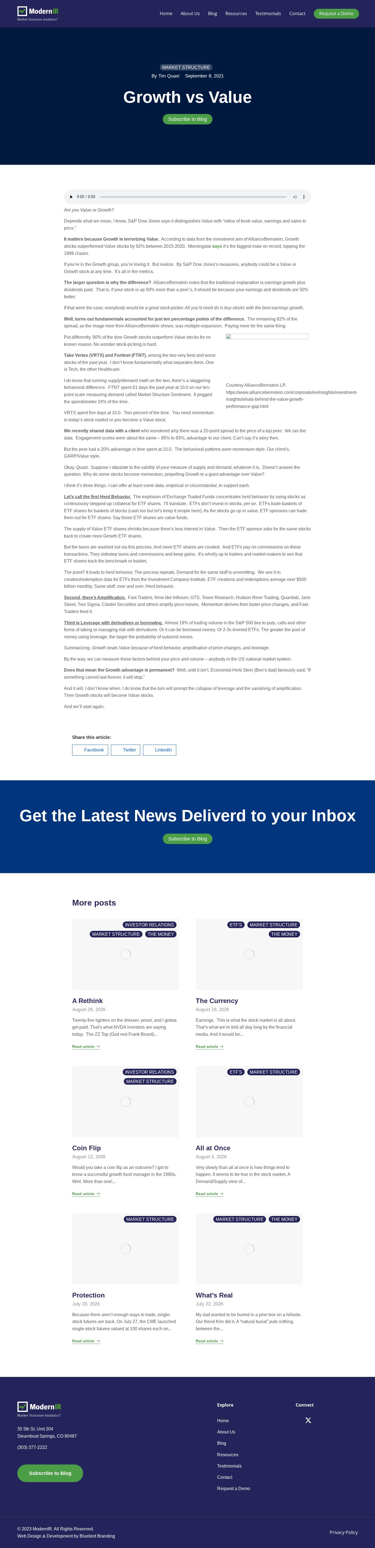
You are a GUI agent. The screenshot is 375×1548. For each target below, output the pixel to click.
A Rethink (87, 1000)
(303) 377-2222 (32, 1447)
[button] (90, 750)
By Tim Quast (166, 76)
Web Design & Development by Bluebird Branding (66, 1536)
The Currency (217, 1000)
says (217, 246)
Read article (83, 1047)
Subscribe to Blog (187, 119)
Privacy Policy (344, 1532)
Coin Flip (86, 1148)
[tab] (187, 119)
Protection (88, 1295)
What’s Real (214, 1295)
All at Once (213, 1148)
